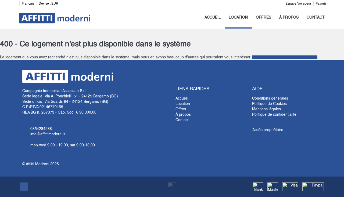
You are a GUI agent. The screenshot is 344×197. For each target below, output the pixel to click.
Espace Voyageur (298, 3)
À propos (289, 17)
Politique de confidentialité (274, 115)
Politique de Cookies (269, 104)
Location (238, 17)
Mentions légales (266, 109)
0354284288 (41, 129)
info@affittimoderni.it (47, 134)
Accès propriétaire (267, 130)
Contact (316, 17)
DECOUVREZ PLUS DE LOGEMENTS (284, 57)
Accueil (213, 17)
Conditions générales (270, 98)
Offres (263, 17)
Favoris (321, 3)
